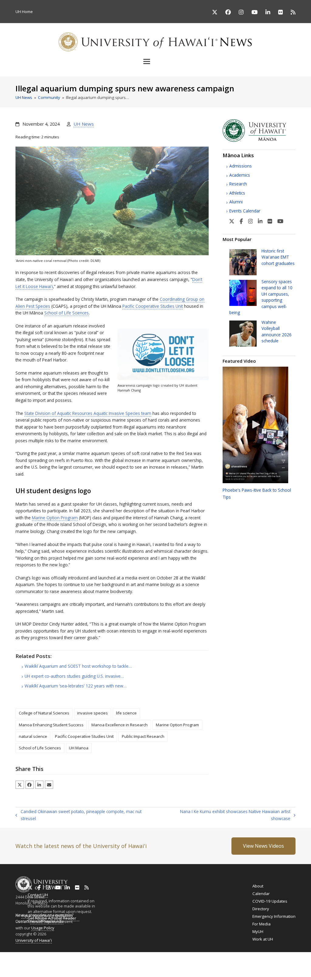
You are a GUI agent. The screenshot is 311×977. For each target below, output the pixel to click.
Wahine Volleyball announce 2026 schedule (276, 331)
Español (280, 961)
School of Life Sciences (66, 313)
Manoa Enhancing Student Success (51, 725)
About (257, 886)
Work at (262, 939)
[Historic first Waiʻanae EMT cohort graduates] (243, 261)
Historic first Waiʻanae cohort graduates (278, 257)
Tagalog (166, 961)
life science (126, 713)
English (6, 961)
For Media (261, 924)
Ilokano (149, 961)
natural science (33, 736)
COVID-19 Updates (269, 901)
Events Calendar (244, 211)
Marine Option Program (55, 518)
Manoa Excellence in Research (119, 725)
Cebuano (184, 961)
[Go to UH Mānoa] (259, 140)
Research (238, 184)
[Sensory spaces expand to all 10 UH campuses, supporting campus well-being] (243, 292)
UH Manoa (78, 748)
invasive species (92, 713)
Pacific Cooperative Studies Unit (152, 306)
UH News (83, 124)
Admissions (240, 166)
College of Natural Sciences (44, 713)
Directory (260, 908)
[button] (155, 61)
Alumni (236, 202)
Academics (239, 175)
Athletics (237, 193)
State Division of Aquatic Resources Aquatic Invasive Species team (87, 413)
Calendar (261, 893)
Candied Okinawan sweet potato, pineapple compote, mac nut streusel (78, 815)
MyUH (257, 931)
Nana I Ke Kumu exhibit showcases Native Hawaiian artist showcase (226, 815)
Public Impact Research (143, 736)
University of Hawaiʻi (33, 940)
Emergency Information (274, 916)
